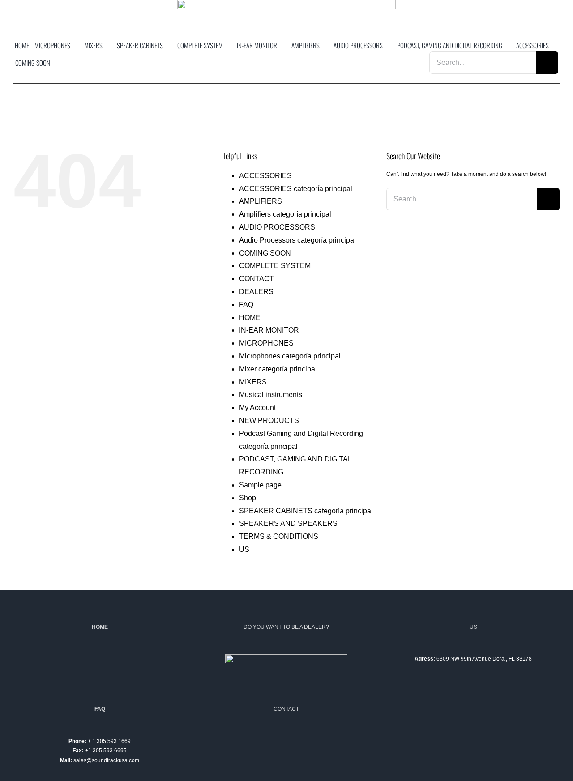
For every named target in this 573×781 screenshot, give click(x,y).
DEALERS (256, 291)
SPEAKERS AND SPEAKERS (288, 523)
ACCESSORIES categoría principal (295, 188)
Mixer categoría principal (278, 369)
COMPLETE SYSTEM (275, 265)
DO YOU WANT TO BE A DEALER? (286, 627)
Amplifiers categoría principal (285, 214)
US (244, 549)
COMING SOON (265, 253)
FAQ (246, 304)
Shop (247, 498)
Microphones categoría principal (290, 356)
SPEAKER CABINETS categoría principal (306, 511)
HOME (250, 317)
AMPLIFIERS (260, 201)
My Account (257, 407)
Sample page (260, 485)
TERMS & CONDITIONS (278, 536)
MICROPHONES (266, 343)
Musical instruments (270, 394)
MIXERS (253, 382)
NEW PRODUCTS (269, 420)
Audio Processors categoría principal (297, 240)
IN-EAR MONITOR (269, 330)
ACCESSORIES (265, 175)
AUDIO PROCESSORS (277, 227)
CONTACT (256, 278)
